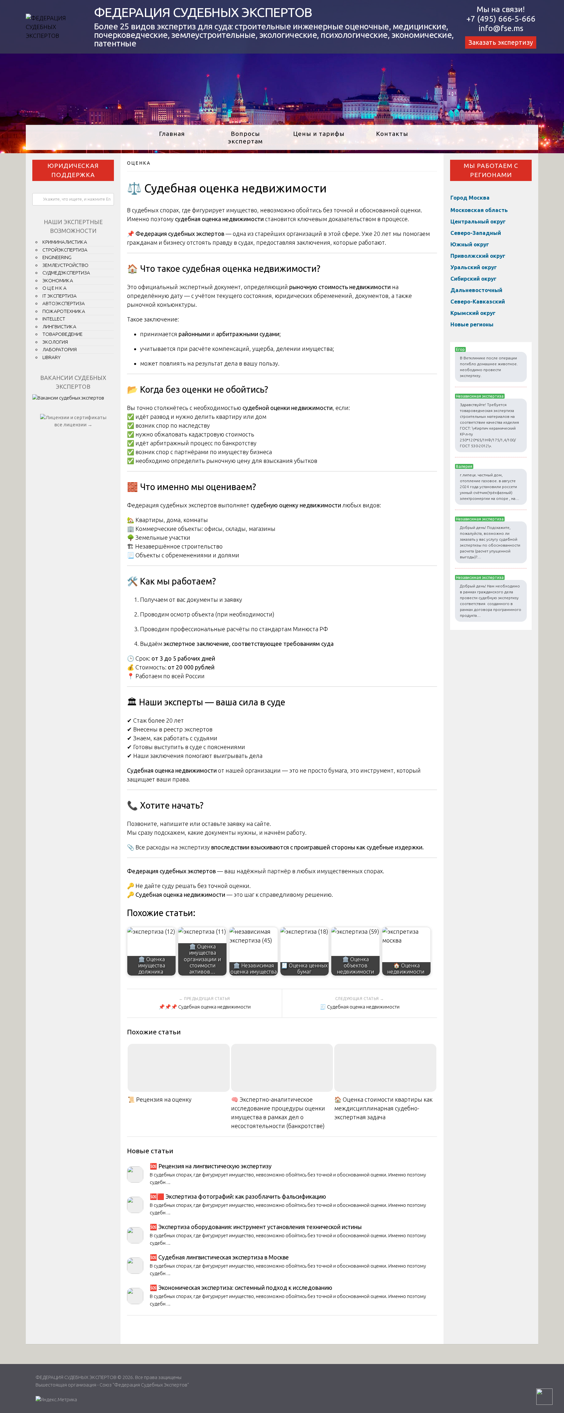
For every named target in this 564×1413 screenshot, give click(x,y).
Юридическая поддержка (73, 170)
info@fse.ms (500, 28)
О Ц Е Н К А (138, 163)
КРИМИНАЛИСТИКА (64, 242)
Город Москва (470, 197)
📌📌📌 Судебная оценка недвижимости (205, 1007)
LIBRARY (51, 357)
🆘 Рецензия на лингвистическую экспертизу (211, 1166)
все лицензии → (73, 424)
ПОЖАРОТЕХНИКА (63, 311)
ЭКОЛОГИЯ (55, 342)
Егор (460, 349)
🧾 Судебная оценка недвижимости (360, 1007)
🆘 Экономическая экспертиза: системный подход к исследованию (241, 1287)
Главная (172, 133)
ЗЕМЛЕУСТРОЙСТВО (65, 265)
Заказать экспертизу (500, 42)
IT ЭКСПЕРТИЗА (59, 296)
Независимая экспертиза (480, 396)
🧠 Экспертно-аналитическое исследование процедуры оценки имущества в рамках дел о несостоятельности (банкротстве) (278, 1112)
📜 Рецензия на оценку (160, 1099)
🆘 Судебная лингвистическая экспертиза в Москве (219, 1257)
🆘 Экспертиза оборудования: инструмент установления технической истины (256, 1227)
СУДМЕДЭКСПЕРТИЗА (66, 272)
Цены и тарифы (319, 133)
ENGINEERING (56, 257)
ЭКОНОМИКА (57, 280)
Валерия (464, 466)
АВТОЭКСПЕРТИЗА (63, 303)
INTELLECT (53, 318)
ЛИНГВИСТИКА (59, 326)
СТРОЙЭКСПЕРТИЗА (64, 250)
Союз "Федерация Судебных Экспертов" (144, 1385)
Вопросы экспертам (245, 137)
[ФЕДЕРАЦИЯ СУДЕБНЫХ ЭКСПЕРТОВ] (52, 35)
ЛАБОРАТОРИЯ (59, 349)
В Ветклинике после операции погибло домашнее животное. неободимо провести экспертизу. (489, 367)
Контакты (392, 133)
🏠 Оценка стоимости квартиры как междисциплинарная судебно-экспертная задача (383, 1108)
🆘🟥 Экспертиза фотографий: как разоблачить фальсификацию (238, 1196)
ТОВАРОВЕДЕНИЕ (62, 334)
